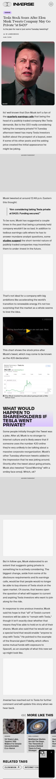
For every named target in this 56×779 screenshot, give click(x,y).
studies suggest (12, 240)
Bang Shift (5, 103)
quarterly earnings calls (20, 116)
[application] (28, 331)
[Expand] (42, 752)
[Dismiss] (51, 752)
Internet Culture (34, 767)
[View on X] (28, 272)
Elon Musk (11, 767)
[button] (28, 331)
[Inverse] (23, 4)
